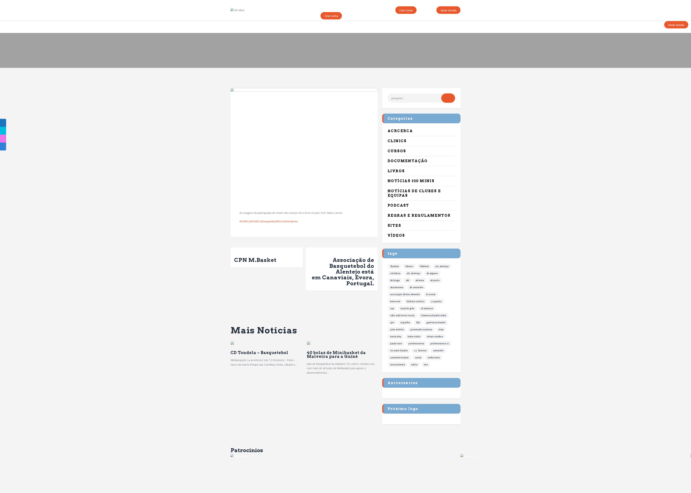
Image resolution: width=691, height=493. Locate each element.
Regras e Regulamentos (419, 215)
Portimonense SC (439, 343)
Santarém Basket (399, 357)
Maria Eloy (395, 336)
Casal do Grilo (407, 308)
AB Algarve (432, 273)
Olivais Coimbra (435, 336)
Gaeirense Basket (436, 322)
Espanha (405, 322)
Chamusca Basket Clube (433, 315)
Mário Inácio (414, 336)
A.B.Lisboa (395, 273)
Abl (407, 280)
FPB (418, 322)
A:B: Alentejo (413, 273)
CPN (392, 322)
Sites (394, 225)
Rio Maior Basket (399, 350)
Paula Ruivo (396, 343)
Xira (426, 364)
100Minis (424, 266)
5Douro (409, 266)
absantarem (396, 287)
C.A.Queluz (436, 301)
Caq (392, 308)
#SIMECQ (245, 221)
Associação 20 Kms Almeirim (405, 294)
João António (397, 329)
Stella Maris (434, 357)
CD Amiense (427, 308)
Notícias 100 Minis (411, 181)
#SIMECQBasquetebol (264, 221)
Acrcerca (400, 131)
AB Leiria (419, 280)
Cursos (397, 151)
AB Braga (395, 280)
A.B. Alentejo (442, 266)
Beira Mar (395, 301)
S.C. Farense (420, 350)
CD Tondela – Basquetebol (260, 353)
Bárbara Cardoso (415, 301)
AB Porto (435, 280)
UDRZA (414, 364)
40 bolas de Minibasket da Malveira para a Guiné (336, 354)
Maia (441, 329)
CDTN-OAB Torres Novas (402, 315)
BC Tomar (431, 294)
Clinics (397, 141)
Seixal (418, 357)
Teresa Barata (397, 364)
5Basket (394, 266)
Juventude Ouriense (421, 329)
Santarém (438, 350)
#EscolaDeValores (287, 221)
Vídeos (396, 235)
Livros (396, 171)
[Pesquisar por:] (421, 98)
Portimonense (416, 343)
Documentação (408, 161)
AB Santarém (416, 287)
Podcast (398, 205)
